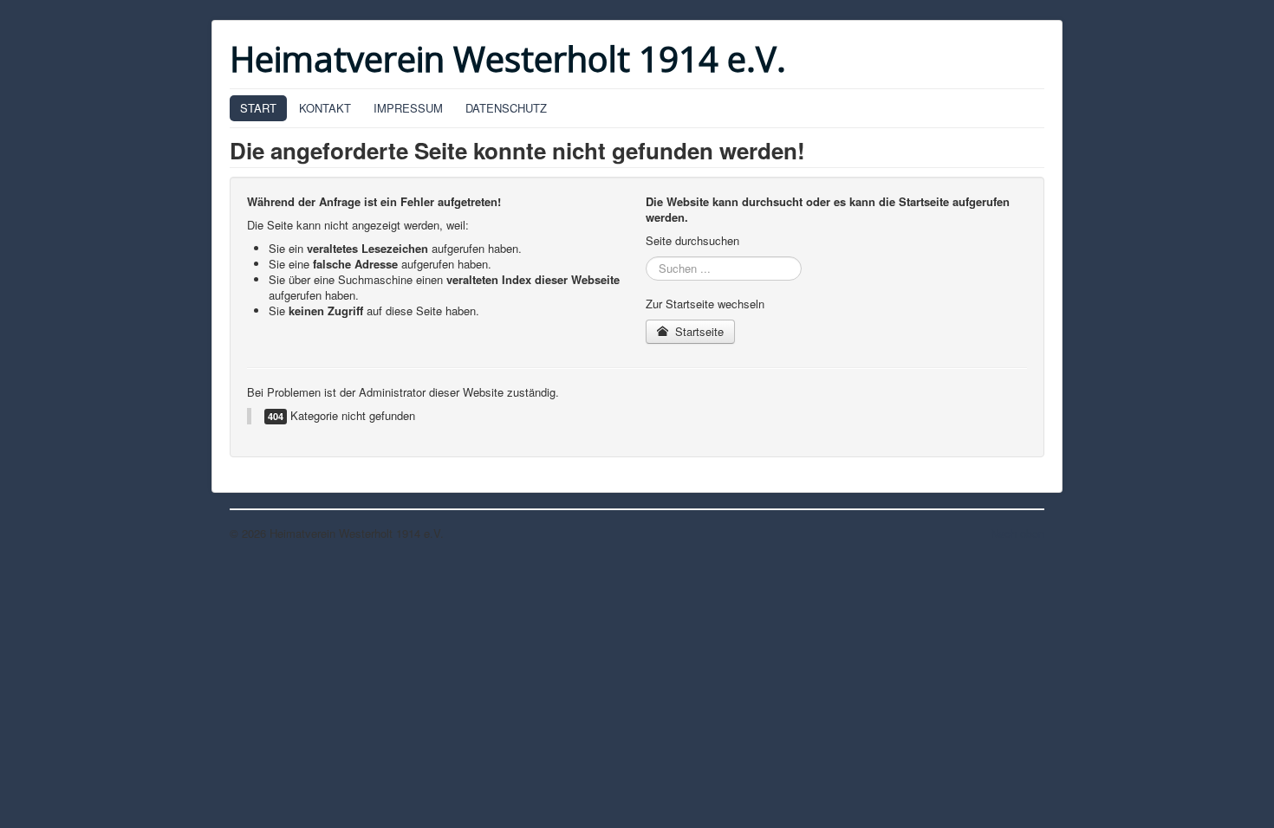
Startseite (698, 331)
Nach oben (1017, 533)
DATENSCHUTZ (506, 108)
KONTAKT (325, 108)
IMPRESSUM (408, 108)
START (258, 108)
